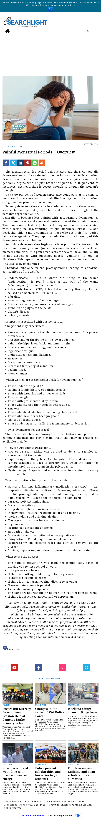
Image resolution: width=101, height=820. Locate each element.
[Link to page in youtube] (14, 667)
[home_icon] (7, 31)
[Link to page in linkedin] (20, 163)
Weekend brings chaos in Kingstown (82, 710)
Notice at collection (32, 815)
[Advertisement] (50, 54)
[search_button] (88, 31)
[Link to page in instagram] (62, 667)
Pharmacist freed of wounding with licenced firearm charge (17, 774)
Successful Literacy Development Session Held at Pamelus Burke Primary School (16, 716)
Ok (50, 9)
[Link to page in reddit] (42, 163)
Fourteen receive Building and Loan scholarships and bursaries (81, 774)
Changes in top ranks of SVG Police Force (49, 712)
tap (94, 31)
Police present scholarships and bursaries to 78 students (48, 774)
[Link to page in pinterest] (27, 163)
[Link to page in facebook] (6, 163)
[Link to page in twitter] (13, 163)
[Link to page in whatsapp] (34, 163)
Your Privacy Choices (60, 815)
